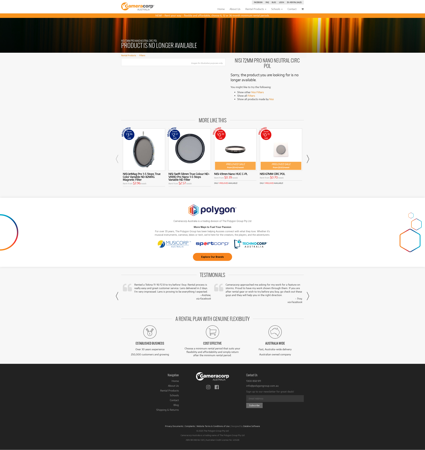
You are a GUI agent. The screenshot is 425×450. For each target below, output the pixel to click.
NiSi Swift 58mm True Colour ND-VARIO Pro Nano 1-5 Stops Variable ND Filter (189, 176)
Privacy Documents (174, 426)
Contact (174, 400)
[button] (117, 159)
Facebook (258, 2)
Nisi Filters (257, 92)
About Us (173, 385)
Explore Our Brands (212, 256)
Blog (274, 2)
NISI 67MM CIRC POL (272, 174)
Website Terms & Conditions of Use (213, 426)
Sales (294, 2)
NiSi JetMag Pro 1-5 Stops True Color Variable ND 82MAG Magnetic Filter (142, 176)
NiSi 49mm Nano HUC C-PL (231, 174)
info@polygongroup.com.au (262, 385)
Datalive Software (251, 426)
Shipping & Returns (167, 409)
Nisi (271, 99)
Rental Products (128, 55)
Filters (142, 55)
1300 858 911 (253, 381)
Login (281, 2)
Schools (174, 395)
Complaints (190, 426)
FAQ (267, 2)
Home (175, 381)
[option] (144, 158)
